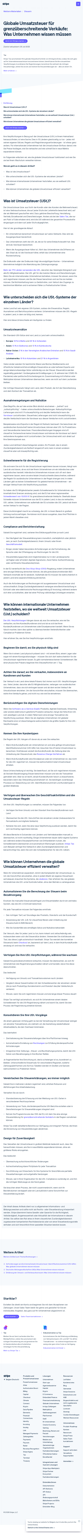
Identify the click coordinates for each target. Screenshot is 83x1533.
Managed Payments (30, 1433)
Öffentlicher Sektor (50, 1454)
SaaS (45, 1419)
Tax (24, 1455)
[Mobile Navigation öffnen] (78, 4)
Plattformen (47, 1415)
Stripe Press (68, 1436)
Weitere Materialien (12, 11)
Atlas (25, 1385)
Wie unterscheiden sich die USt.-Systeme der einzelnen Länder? (28, 111)
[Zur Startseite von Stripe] (6, 1376)
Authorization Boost (30, 1388)
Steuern (27, 11)
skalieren (43, 879)
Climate (26, 1400)
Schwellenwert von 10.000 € (16, 496)
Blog (65, 1385)
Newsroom (67, 1432)
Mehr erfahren (9, 71)
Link (24, 1430)
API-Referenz (48, 1489)
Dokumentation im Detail (53, 1348)
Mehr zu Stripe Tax (10, 1350)
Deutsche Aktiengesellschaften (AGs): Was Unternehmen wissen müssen (35, 1269)
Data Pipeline (28, 1409)
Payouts (26, 1442)
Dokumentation (48, 1486)
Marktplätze (47, 1409)
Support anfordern (70, 1450)
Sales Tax (64, 216)
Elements (26, 1412)
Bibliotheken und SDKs (51, 1500)
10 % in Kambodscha (41, 345)
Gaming (46, 1428)
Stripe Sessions (69, 1392)
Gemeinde (67, 1389)
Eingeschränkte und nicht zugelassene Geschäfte (70, 1403)
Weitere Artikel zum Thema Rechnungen (19, 1257)
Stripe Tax (69, 843)
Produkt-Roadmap (70, 1426)
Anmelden (67, 1461)
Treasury (26, 1461)
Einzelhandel (47, 1457)
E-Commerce (48, 1394)
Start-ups (46, 1382)
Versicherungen (49, 1436)
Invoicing (26, 1424)
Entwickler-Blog (48, 1506)
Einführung (7, 103)
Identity (26, 1421)
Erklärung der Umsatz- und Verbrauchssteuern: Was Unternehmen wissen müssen (38, 1272)
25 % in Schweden (38, 341)
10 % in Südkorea (20, 345)
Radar (25, 1446)
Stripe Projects (48, 1503)
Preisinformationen (30, 1382)
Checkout (23, 942)
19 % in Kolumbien (28, 358)
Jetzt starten (10, 1316)
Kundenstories (68, 1382)
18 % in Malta (20, 341)
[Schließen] (78, 1521)
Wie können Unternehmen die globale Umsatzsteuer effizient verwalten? (32, 121)
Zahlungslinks (28, 1436)
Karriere (66, 1429)
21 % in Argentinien (49, 358)
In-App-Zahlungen (49, 1406)
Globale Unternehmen (51, 1403)
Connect (26, 1403)
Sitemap (66, 1412)
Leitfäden (67, 1379)
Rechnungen (39, 1043)
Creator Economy (49, 1425)
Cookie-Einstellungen (71, 1415)
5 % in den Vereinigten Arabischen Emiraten (39, 350)
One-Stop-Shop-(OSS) (36, 568)
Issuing (25, 1427)
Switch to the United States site (40, 1527)
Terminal (26, 1458)
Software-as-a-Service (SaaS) (26, 708)
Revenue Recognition (31, 1449)
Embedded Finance (50, 1397)
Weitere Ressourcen (71, 1418)
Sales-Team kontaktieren (31, 1316)
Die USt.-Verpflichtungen (14, 620)
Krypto (25, 1406)
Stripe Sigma (28, 1452)
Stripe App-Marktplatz (51, 1468)
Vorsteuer (8, 415)
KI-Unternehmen (49, 1422)
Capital (25, 1394)
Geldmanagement (49, 1412)
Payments (27, 1439)
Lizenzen (66, 1409)
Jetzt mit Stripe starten (14, 41)
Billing (25, 1391)
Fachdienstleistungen (51, 1451)
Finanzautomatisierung (51, 1400)
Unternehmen (48, 1379)
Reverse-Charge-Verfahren (49, 754)
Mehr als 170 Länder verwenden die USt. (21, 270)
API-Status (47, 1492)
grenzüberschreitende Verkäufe (39, 1117)
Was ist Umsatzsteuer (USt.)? (15, 107)
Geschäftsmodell (14, 544)
